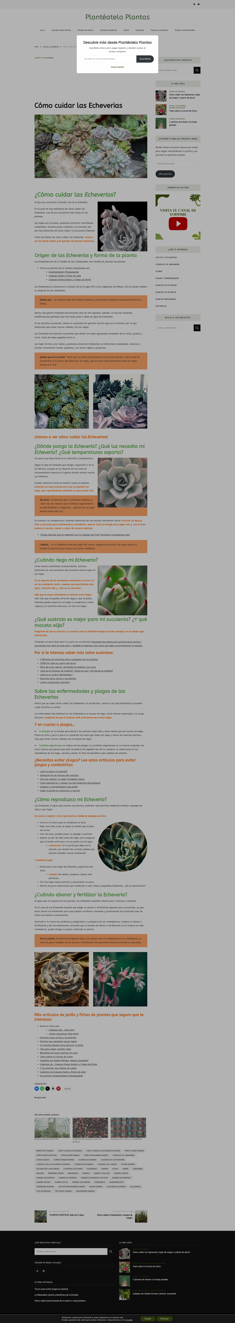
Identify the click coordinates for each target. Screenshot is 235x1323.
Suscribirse (145, 59)
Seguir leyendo (117, 67)
